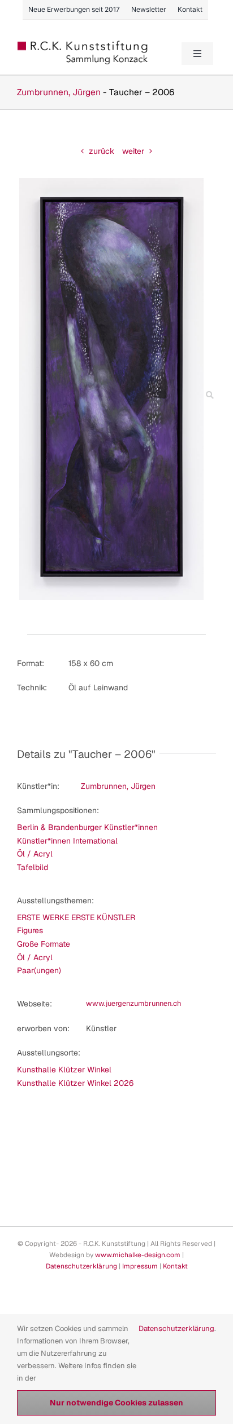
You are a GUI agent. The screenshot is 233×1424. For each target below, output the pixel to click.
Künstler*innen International (67, 841)
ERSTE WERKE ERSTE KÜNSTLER (76, 917)
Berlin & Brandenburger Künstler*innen (87, 827)
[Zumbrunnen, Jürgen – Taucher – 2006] (111, 182)
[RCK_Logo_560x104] (83, 44)
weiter (133, 151)
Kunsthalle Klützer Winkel (64, 1069)
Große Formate (43, 944)
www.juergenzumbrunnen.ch (133, 1003)
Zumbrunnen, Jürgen (59, 92)
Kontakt (175, 1266)
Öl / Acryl (35, 854)
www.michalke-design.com (137, 1254)
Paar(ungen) (39, 970)
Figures (30, 930)
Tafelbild (32, 867)
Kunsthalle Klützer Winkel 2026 (75, 1083)
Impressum (140, 1266)
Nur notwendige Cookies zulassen (116, 1403)
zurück (101, 151)
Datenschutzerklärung (81, 1266)
